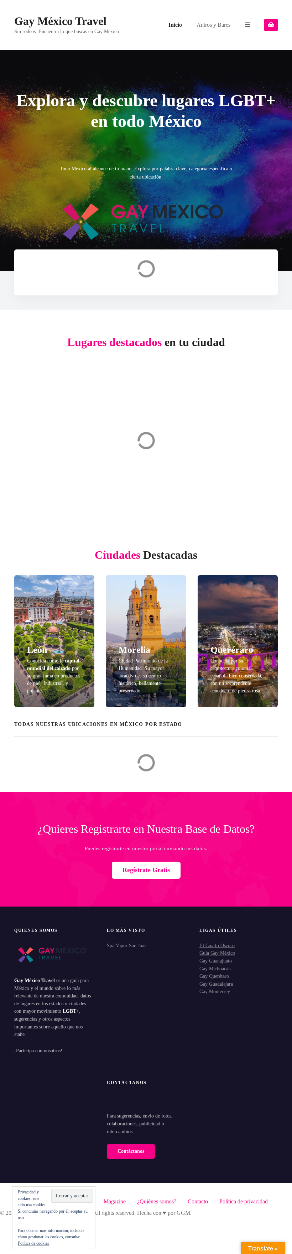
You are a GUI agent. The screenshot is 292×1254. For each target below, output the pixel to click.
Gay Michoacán (215, 968)
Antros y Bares (213, 25)
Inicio (175, 25)
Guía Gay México (217, 953)
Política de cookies (33, 1243)
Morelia (134, 650)
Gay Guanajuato (215, 961)
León (37, 650)
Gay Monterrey (214, 991)
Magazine (115, 1201)
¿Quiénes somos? (156, 1201)
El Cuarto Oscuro (217, 945)
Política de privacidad (243, 1201)
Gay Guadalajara (216, 984)
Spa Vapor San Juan (127, 945)
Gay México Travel (60, 21)
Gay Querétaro (214, 976)
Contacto (198, 1201)
